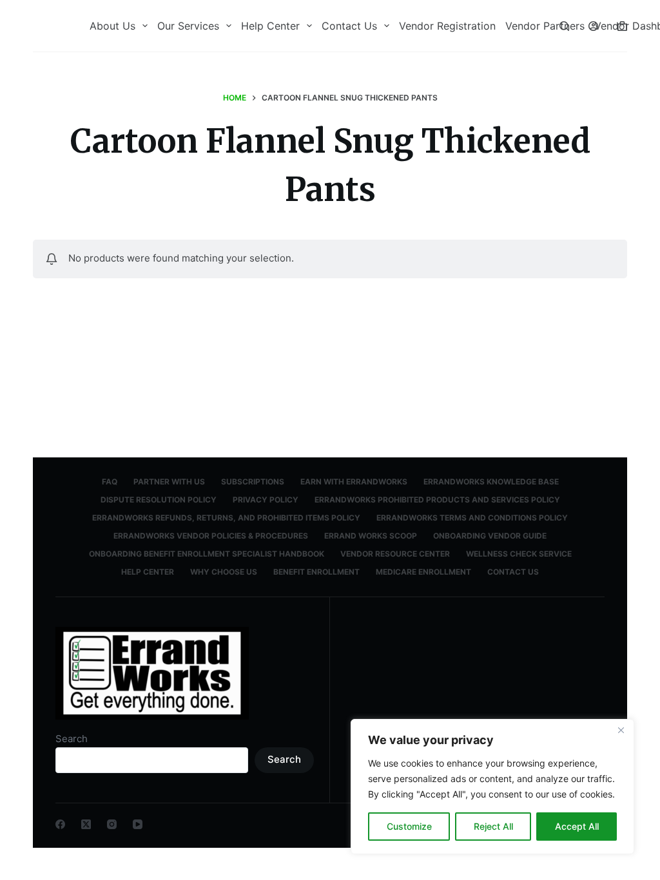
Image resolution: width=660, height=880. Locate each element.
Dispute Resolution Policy (159, 499)
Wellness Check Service (519, 554)
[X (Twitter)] (86, 824)
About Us (112, 25)
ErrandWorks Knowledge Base (491, 481)
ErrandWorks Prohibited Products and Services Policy (437, 499)
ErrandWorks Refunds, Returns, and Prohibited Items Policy (226, 517)
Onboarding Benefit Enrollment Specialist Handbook (206, 554)
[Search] (564, 26)
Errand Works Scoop (370, 535)
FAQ (109, 481)
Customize (409, 826)
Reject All (493, 826)
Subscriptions (252, 481)
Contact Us (349, 25)
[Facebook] (60, 824)
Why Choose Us (223, 572)
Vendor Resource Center (395, 554)
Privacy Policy (265, 499)
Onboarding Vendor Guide (490, 535)
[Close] (620, 730)
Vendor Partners (545, 25)
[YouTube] (137, 824)
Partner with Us (169, 481)
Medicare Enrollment (423, 572)
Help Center (270, 25)
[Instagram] (112, 824)
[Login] (593, 26)
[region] (492, 786)
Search (71, 738)
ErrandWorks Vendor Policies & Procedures (210, 535)
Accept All (577, 826)
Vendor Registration (447, 25)
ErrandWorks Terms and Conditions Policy (472, 517)
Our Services (188, 25)
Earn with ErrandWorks (353, 481)
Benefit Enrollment (316, 572)
